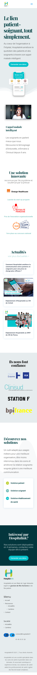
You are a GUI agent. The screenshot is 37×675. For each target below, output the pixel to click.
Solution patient (17, 483)
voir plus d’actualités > (18, 256)
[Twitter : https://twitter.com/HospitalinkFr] (13, 635)
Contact (7, 612)
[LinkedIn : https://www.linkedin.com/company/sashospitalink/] (7, 635)
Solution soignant (18, 491)
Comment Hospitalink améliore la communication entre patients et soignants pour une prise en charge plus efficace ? (18, 267)
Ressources (9, 603)
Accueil (7, 600)
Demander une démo (18, 64)
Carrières (11, 609)
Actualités (11, 606)
